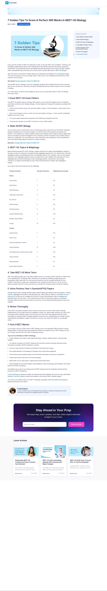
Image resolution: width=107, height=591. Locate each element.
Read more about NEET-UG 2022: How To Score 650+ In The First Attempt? (74, 473)
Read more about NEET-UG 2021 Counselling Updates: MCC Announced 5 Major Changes (46, 473)
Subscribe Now (76, 424)
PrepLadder (54, 380)
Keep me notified (24, 24)
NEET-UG (58, 70)
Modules (10, 376)
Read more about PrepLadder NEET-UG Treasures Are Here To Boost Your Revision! (19, 473)
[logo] (11, 4)
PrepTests (17, 376)
